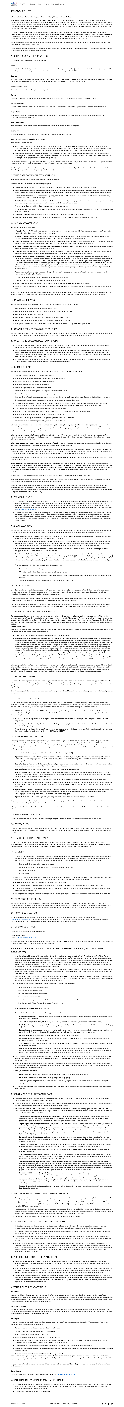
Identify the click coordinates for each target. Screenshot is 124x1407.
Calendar (74, 1403)
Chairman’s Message (57, 4)
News (39, 4)
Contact (46, 4)
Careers (32, 4)
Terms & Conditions (54, 1403)
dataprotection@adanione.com (26, 509)
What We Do (23, 4)
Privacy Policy (66, 1403)
